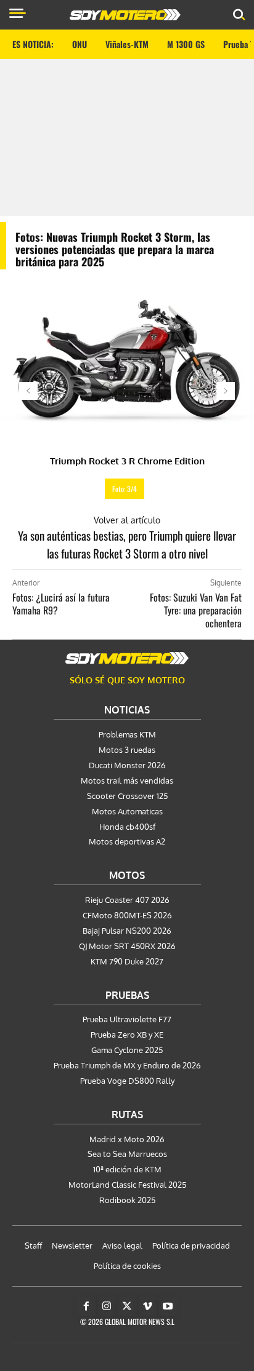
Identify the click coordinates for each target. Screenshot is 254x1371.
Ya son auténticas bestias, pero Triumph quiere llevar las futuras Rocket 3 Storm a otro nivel (127, 544)
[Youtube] (168, 1306)
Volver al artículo (127, 520)
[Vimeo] (147, 1306)
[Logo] (125, 14)
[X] (127, 1306)
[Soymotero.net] (127, 658)
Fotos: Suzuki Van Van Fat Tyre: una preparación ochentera (196, 610)
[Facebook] (86, 1306)
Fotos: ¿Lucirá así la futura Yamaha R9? (61, 604)
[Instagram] (107, 1306)
